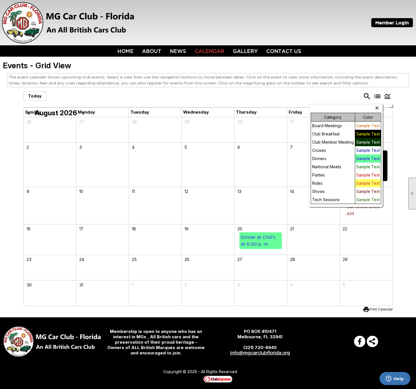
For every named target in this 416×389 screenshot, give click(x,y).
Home (125, 51)
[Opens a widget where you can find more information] (394, 379)
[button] (387, 96)
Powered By (193, 379)
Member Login (392, 22)
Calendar (209, 51)
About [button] (151, 51)
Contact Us (283, 51)
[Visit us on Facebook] (359, 341)
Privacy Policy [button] (282, 372)
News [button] (178, 51)
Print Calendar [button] (381, 309)
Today (35, 96)
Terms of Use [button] (254, 372)
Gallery (245, 51)
